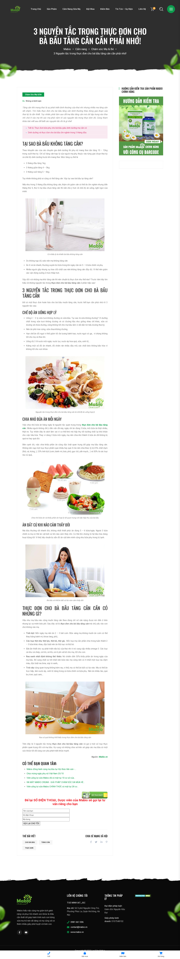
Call (48, 956)
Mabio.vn (103, 757)
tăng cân (45, 842)
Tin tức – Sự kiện (124, 9)
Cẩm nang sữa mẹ (71, 9)
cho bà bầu (30, 842)
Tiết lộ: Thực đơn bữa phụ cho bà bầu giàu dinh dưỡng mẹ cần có (57, 128)
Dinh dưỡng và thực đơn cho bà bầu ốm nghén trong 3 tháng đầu (57, 132)
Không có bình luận (33, 101)
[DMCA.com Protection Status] (143, 895)
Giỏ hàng (161, 956)
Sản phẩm (52, 9)
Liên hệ (142, 9)
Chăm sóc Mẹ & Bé (33, 94)
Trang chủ (36, 9)
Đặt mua (90, 9)
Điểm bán (105, 9)
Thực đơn (29, 848)
